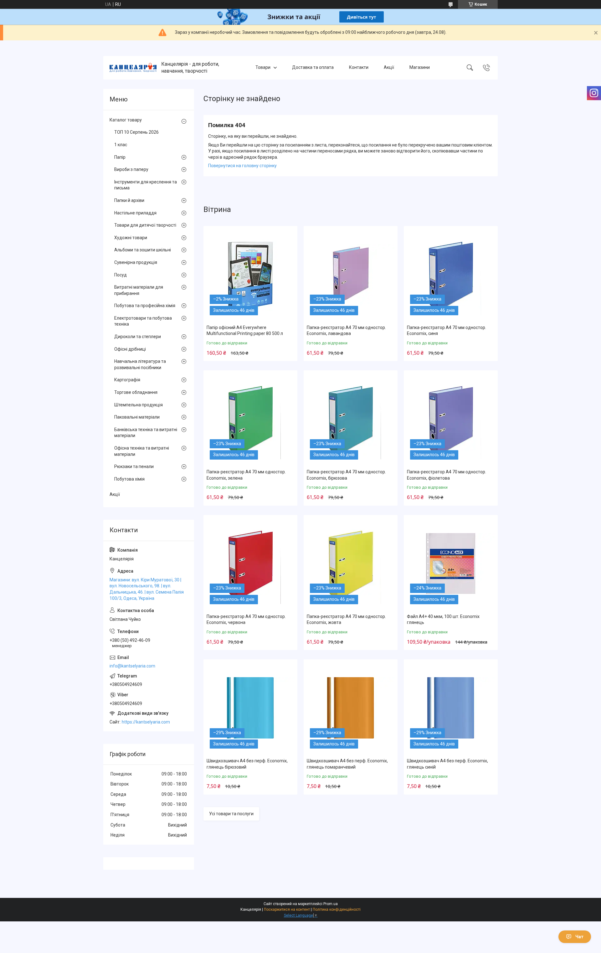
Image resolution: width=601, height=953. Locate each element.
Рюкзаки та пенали (134, 466)
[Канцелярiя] (133, 67)
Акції (389, 67)
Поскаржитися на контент (287, 909)
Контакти (358, 67)
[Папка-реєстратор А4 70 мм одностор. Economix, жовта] (350, 563)
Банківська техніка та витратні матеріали (145, 432)
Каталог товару (126, 119)
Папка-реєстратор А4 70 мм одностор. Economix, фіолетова (446, 475)
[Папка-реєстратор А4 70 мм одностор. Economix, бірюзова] (350, 419)
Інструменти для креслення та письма (145, 185)
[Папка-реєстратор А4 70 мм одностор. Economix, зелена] (250, 419)
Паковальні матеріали (137, 417)
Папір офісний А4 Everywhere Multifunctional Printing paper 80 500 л (245, 330)
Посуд (120, 274)
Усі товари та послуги (231, 813)
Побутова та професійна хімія (144, 305)
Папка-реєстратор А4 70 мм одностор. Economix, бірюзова (346, 475)
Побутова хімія (129, 479)
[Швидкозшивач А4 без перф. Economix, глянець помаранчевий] (350, 708)
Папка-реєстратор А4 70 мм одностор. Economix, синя (446, 330)
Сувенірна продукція (135, 262)
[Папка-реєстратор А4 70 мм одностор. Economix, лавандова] (350, 274)
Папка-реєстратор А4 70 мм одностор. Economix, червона (246, 619)
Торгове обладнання (135, 392)
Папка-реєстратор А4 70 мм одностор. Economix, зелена (246, 475)
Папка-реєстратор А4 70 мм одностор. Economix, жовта (346, 619)
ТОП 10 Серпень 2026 (136, 132)
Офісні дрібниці (130, 349)
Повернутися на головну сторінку (242, 165)
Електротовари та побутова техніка (143, 321)
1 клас (120, 144)
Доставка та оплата (313, 67)
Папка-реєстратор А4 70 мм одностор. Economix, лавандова (346, 330)
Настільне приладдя (135, 212)
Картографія (127, 379)
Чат (579, 936)
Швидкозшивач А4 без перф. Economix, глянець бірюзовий (247, 764)
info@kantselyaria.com (132, 665)
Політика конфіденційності (337, 909)
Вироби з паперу (131, 169)
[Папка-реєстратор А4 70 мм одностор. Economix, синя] (451, 274)
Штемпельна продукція (138, 404)
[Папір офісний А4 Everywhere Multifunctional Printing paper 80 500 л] (250, 274)
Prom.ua (330, 904)
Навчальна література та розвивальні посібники (140, 364)
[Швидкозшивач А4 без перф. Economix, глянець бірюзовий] (250, 708)
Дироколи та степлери (137, 336)
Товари (262, 67)
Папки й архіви (129, 200)
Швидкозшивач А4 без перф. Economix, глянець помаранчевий (347, 764)
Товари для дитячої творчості (145, 225)
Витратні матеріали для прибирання (138, 290)
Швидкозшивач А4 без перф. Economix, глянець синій (447, 764)
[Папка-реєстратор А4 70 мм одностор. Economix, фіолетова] (451, 419)
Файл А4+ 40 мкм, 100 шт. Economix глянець (443, 619)
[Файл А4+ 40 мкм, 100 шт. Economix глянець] (451, 563)
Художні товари (130, 237)
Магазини (419, 67)
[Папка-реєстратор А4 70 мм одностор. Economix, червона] (250, 563)
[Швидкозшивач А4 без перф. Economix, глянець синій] (451, 708)
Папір (120, 157)
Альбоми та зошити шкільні (142, 249)
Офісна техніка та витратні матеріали (141, 451)
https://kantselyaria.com (146, 721)
